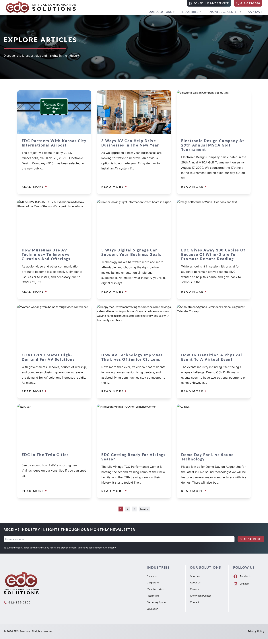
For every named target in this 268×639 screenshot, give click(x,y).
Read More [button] (33, 186)
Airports (151, 575)
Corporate (153, 582)
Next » (144, 509)
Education (152, 608)
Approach (195, 575)
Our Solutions (160, 11)
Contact (255, 11)
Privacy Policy (48, 547)
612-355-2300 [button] (19, 602)
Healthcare (153, 595)
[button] (209, 3)
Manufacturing (155, 589)
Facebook (245, 576)
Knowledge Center (223, 11)
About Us (195, 582)
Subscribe (250, 539)
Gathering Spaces (156, 602)
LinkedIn (244, 583)
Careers (194, 589)
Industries (189, 11)
